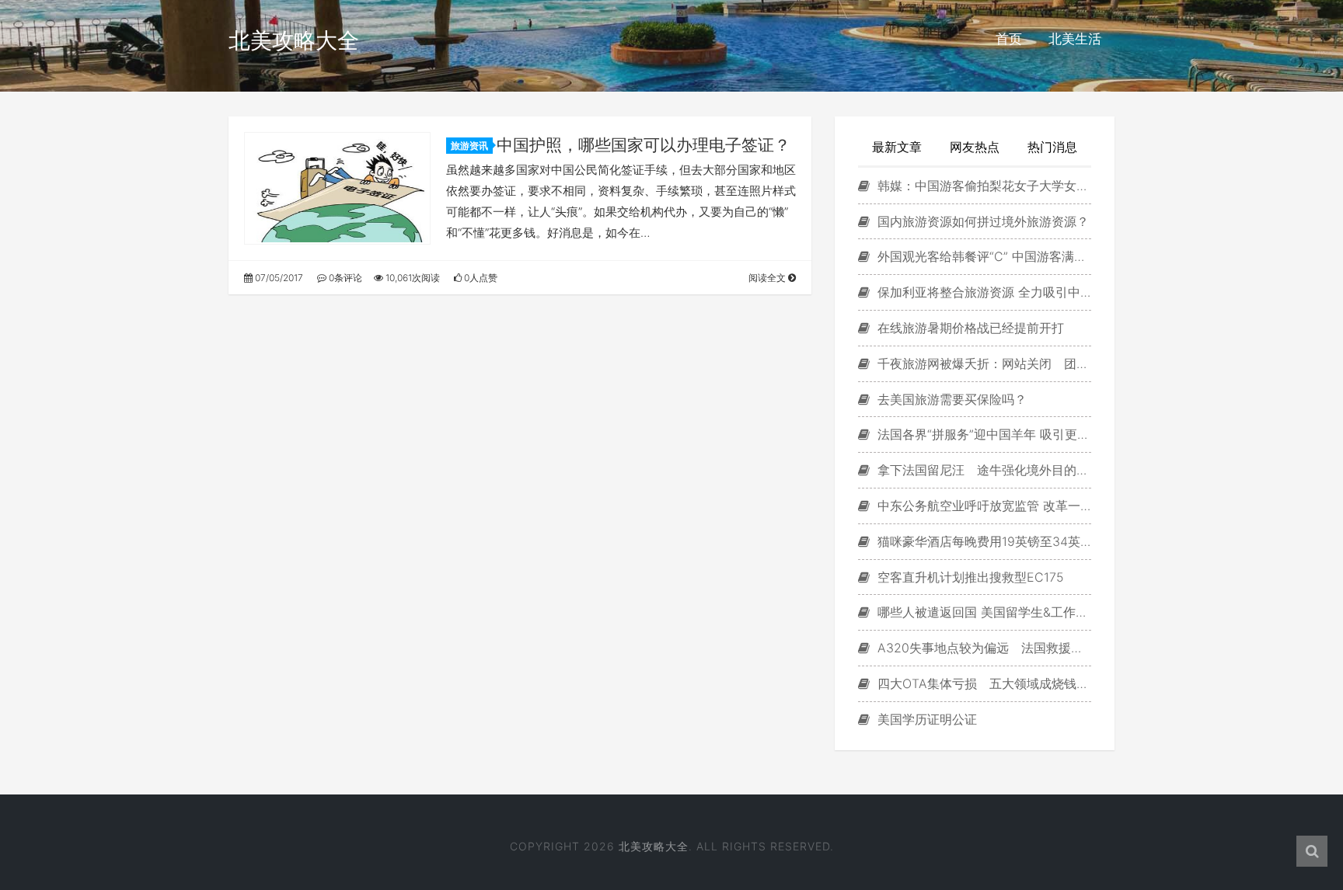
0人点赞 (479, 277)
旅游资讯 (469, 145)
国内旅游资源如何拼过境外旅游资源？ (981, 221)
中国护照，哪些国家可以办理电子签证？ (643, 145)
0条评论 (344, 277)
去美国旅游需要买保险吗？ (950, 399)
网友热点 (974, 147)
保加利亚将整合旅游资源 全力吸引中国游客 (982, 292)
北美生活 (1074, 39)
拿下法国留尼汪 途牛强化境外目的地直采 (982, 470)
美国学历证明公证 (925, 719)
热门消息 (1052, 147)
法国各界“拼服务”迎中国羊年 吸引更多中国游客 (982, 434)
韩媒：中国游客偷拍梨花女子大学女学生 (982, 185)
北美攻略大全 (293, 40)
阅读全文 (768, 277)
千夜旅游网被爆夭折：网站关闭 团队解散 (982, 363)
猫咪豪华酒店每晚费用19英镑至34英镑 (982, 541)
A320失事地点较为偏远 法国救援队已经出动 (982, 647)
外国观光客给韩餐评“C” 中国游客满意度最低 (982, 256)
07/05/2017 (278, 277)
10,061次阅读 (411, 277)
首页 (1009, 39)
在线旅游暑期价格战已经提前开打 (969, 327)
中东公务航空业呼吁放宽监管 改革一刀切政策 (982, 505)
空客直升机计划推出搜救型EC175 (969, 577)
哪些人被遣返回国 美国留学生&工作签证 (982, 612)
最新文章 (897, 147)
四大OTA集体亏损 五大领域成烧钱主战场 (982, 683)
